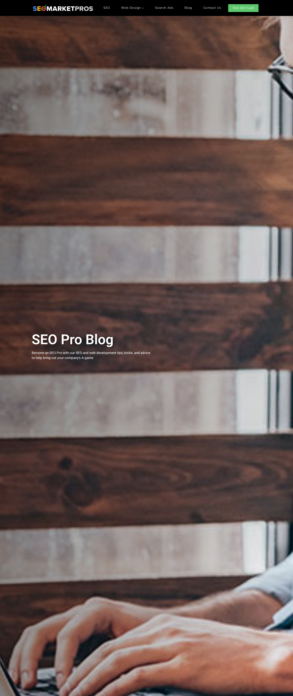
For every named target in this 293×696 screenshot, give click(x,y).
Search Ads (164, 8)
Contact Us (212, 8)
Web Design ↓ (132, 8)
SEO (106, 8)
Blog (188, 8)
